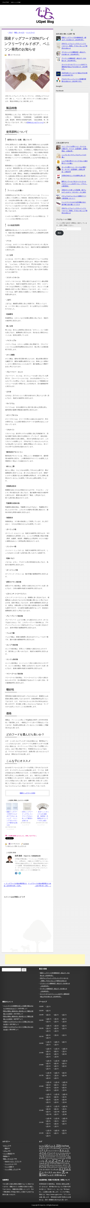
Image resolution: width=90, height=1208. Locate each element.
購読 (59, 233)
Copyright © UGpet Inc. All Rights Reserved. (45, 1205)
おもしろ (6, 1146)
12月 (47, 1049)
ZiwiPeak (65, 1145)
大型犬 (54, 1172)
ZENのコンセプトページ (35, 122)
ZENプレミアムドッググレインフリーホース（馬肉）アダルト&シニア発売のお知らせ (74, 46)
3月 (63, 1028)
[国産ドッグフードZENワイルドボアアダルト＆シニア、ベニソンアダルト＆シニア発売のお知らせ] (11, 806)
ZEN (15, 846)
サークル (62, 1154)
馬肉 (60, 1175)
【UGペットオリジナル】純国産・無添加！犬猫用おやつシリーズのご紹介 (43, 816)
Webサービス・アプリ (12, 1161)
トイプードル (61, 1158)
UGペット (10, 846)
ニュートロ (44, 1165)
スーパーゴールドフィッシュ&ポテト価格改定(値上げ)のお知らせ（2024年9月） (75, 66)
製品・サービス (8, 1159)
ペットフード (9, 1164)
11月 (47, 1042)
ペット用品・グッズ (11, 1169)
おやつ (42, 1148)
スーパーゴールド (50, 1156)
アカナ (47, 1148)
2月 (55, 1021)
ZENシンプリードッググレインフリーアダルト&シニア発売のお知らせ (27, 816)
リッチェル (54, 1169)
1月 (47, 1006)
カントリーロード (53, 1150)
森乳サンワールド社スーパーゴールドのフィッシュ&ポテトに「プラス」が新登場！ (74, 183)
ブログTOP (5, 2)
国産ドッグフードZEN (27, 793)
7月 (55, 1019)
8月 (55, 1015)
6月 (47, 1011)
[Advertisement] (45, 959)
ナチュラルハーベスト (60, 1163)
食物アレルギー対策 (50, 1175)
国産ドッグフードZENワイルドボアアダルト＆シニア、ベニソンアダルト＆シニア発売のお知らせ (12, 818)
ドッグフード (22, 846)
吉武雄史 (26, 844)
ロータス (48, 1172)
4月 (55, 1028)
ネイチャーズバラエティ (56, 1165)
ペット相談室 (7, 1154)
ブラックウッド (52, 1167)
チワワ (43, 1158)
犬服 (66, 1172)
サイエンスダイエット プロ (50, 1155)
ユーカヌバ (46, 1169)
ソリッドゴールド (61, 1156)
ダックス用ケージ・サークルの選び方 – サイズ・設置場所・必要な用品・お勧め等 (74, 169)
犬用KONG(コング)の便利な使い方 (74, 175)
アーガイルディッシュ (59, 1148)
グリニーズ (51, 1153)
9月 (47, 1015)
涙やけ (59, 1172)
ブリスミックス (62, 1167)
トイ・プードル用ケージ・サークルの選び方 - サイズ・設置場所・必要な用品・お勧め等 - (75, 148)
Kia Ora (41, 1146)
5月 (47, 1021)
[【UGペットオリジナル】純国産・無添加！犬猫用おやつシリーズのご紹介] (42, 806)
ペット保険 (8, 1167)
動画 (6, 1148)
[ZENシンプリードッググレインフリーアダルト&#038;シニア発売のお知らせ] (27, 806)
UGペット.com (15, 2)
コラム (5, 1151)
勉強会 (5, 1156)
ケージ (58, 1153)
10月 (47, 1019)
